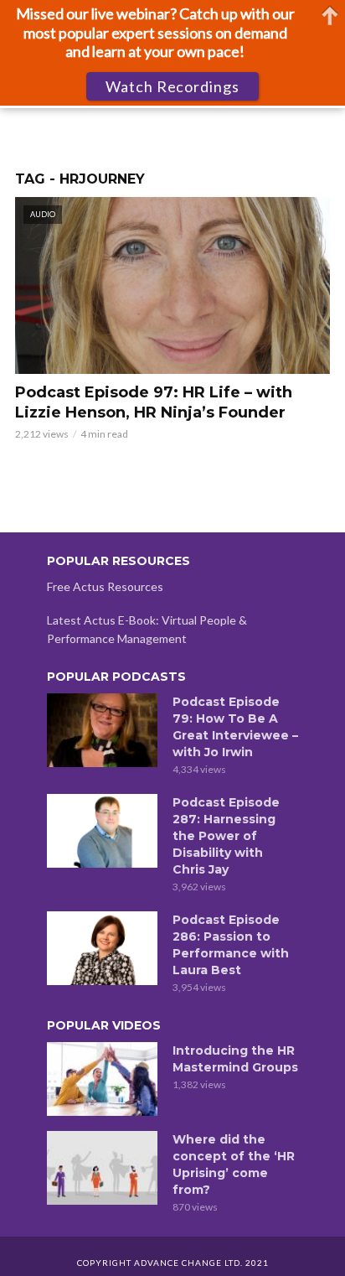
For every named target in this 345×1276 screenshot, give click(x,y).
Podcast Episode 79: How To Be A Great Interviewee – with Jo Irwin (235, 727)
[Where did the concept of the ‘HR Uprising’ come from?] (102, 1168)
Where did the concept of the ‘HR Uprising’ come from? (233, 1164)
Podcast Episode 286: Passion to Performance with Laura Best (230, 945)
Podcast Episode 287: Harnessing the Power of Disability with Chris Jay (226, 836)
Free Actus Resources (105, 586)
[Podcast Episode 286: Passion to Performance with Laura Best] (102, 948)
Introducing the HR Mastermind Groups (235, 1059)
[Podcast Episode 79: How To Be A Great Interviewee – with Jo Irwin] (102, 730)
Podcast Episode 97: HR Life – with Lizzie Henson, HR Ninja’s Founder (153, 402)
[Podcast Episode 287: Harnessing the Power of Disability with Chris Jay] (102, 831)
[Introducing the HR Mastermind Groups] (102, 1079)
